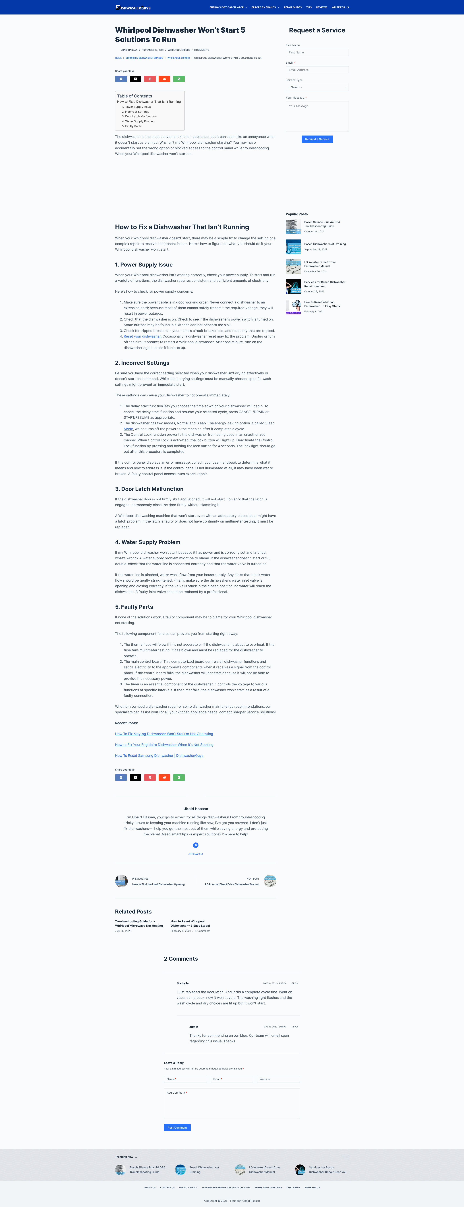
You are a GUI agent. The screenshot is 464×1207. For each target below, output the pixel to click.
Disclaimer (293, 1187)
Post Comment (177, 1127)
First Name (293, 45)
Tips (309, 7)
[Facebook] (121, 79)
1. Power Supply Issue (136, 107)
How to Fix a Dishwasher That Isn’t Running (149, 101)
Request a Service (317, 139)
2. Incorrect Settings (135, 111)
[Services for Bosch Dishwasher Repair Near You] (293, 286)
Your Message (295, 97)
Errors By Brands (264, 7)
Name (171, 1079)
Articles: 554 (195, 854)
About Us (150, 1187)
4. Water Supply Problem (138, 121)
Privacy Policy (188, 1187)
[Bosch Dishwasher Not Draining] (293, 246)
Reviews (321, 7)
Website (265, 1079)
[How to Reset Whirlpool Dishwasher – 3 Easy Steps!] (293, 306)
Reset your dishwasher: (143, 336)
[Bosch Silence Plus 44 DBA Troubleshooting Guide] (293, 226)
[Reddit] (164, 79)
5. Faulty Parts (131, 126)
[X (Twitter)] (135, 79)
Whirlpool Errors (179, 50)
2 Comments (201, 50)
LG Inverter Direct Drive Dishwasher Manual (265, 1170)
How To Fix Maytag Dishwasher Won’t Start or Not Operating (164, 734)
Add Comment (177, 1092)
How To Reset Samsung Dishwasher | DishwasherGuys (159, 756)
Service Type (294, 80)
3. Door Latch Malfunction (139, 116)
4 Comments (202, 930)
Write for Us (340, 7)
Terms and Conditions (268, 1187)
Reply (295, 983)
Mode (128, 429)
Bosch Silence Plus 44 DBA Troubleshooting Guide (147, 1170)
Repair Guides (293, 7)
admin (193, 1027)
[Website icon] (195, 845)
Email (289, 62)
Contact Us (167, 1187)
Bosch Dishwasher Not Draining (325, 244)
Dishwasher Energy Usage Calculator (226, 1187)
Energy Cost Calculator (227, 7)
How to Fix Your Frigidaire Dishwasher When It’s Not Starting (164, 745)
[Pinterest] (150, 79)
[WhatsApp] (179, 79)
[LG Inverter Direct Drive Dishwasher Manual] (293, 266)
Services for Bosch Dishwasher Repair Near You (327, 1170)
